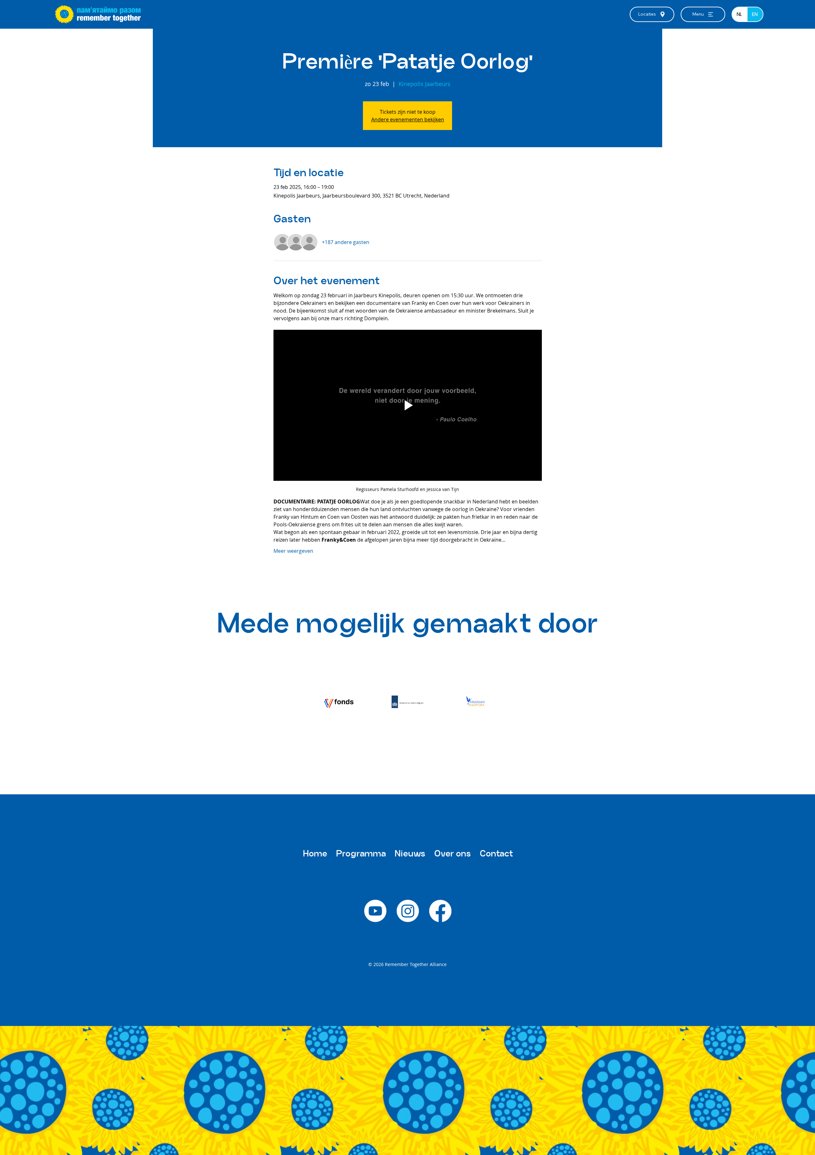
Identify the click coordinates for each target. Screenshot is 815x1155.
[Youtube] (375, 911)
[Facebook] (440, 911)
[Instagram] (408, 911)
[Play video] (407, 405)
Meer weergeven (293, 550)
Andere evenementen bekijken (407, 119)
